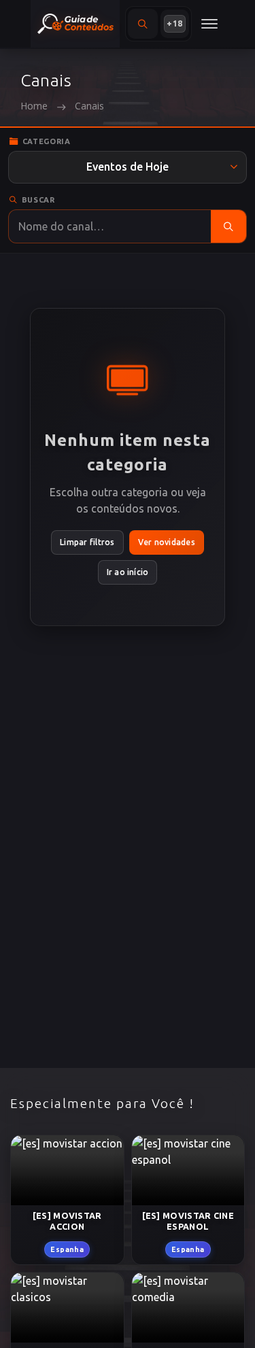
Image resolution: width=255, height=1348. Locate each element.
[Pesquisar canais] (228, 226)
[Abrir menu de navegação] (209, 24)
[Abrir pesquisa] (143, 24)
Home (34, 105)
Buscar (38, 200)
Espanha (67, 1249)
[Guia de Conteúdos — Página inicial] (75, 24)
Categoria (46, 141)
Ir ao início (128, 572)
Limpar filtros (87, 542)
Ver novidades (166, 542)
